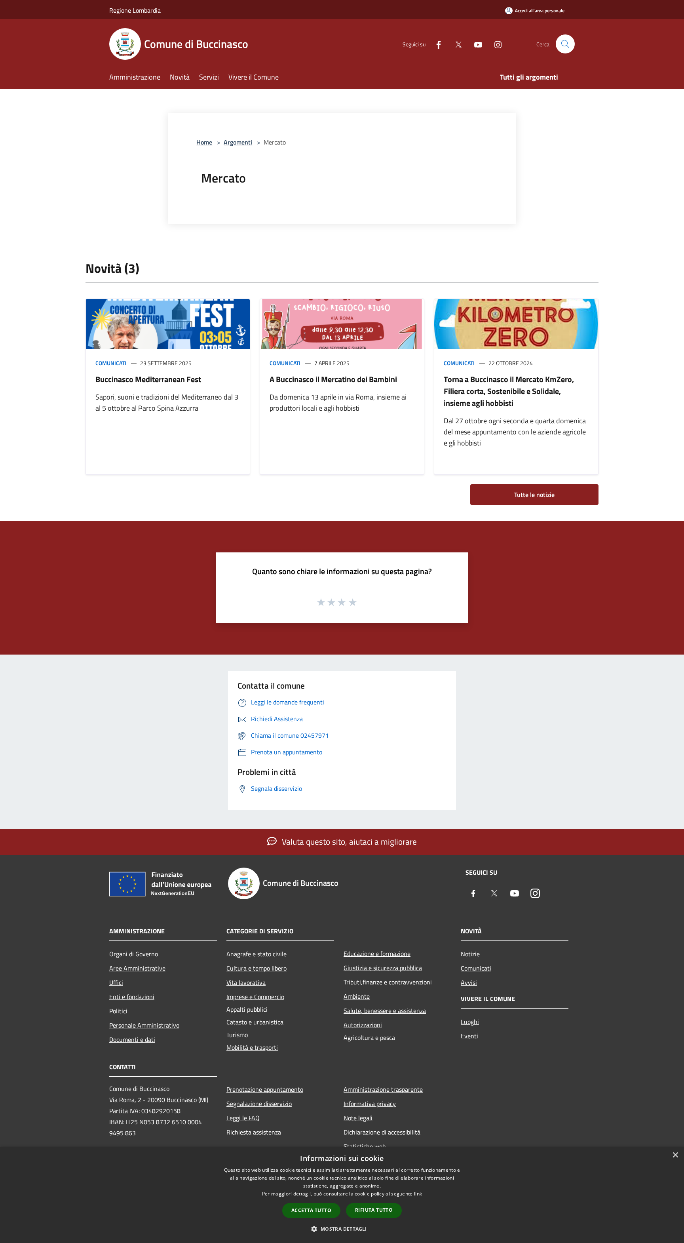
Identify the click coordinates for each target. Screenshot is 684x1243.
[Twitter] (455, 43)
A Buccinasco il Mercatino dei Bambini (333, 379)
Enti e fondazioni (131, 996)
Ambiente (357, 996)
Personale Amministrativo (144, 1025)
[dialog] (342, 1195)
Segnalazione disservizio (259, 1103)
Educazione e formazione (377, 953)
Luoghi (470, 1021)
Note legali (358, 1118)
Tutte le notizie (534, 494)
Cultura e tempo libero (256, 968)
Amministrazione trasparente (383, 1089)
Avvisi (469, 982)
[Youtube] (475, 43)
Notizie (470, 954)
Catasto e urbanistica (254, 1022)
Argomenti (238, 142)
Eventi (469, 1036)
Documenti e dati (132, 1039)
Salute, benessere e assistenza (385, 1010)
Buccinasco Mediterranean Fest (148, 379)
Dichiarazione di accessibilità (382, 1132)
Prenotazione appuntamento (264, 1089)
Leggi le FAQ (243, 1118)
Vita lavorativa (246, 982)
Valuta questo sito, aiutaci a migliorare (348, 841)
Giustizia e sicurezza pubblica (383, 968)
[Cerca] (565, 43)
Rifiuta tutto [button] (374, 1210)
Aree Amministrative (137, 968)
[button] (342, 1228)
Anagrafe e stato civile (256, 954)
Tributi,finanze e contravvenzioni (388, 982)
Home (204, 142)
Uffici (116, 982)
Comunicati (110, 363)
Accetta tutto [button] (311, 1210)
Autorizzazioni (363, 1025)
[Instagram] (495, 43)
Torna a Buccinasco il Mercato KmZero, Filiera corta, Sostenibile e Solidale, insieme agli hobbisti (509, 391)
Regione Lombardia (135, 10)
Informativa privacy (370, 1103)
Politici (118, 1011)
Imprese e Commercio (255, 996)
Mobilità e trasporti (252, 1047)
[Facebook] (435, 43)
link (418, 1193)
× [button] (675, 1155)
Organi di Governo (133, 954)
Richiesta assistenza (253, 1132)
